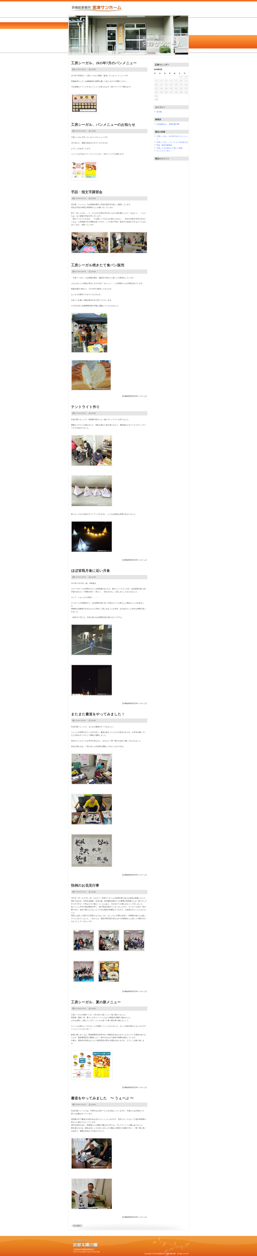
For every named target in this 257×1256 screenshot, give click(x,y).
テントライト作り (85, 407)
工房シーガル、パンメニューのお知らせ (103, 125)
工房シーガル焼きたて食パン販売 (97, 265)
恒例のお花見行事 (85, 885)
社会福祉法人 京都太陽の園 (167, 124)
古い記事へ (77, 1226)
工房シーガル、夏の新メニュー (96, 1002)
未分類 (93, 69)
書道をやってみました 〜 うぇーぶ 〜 (102, 1098)
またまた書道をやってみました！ (98, 714)
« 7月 (156, 100)
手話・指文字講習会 (86, 192)
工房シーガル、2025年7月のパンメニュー (104, 63)
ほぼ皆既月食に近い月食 (90, 571)
